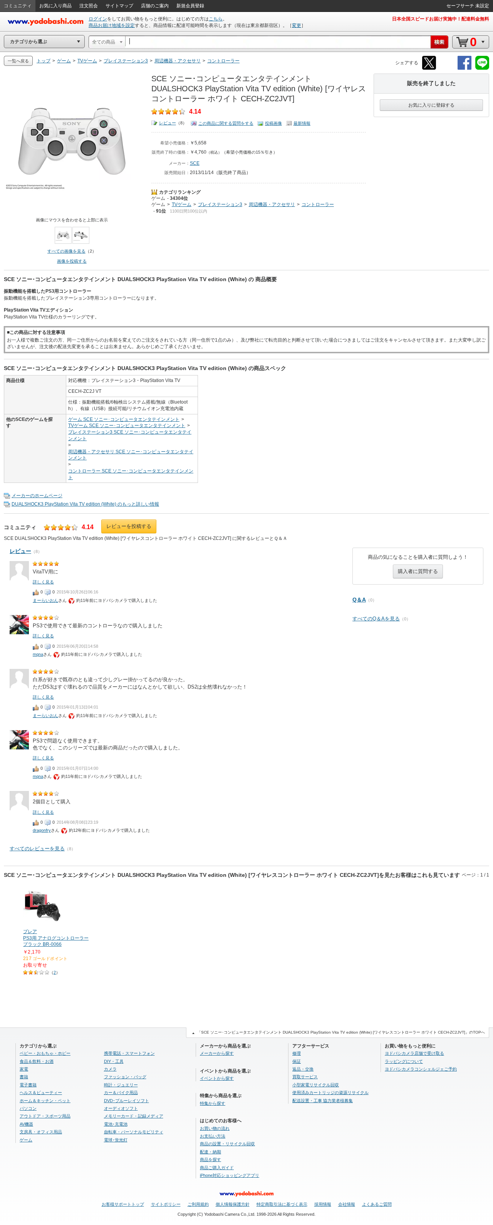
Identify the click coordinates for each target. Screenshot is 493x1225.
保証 (296, 1061)
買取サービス (305, 1076)
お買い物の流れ (215, 1128)
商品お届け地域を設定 (112, 25)
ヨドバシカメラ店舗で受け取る (414, 1053)
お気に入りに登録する (431, 105)
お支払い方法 (212, 1136)
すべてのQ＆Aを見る (376, 619)
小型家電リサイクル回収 (315, 1085)
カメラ (110, 1069)
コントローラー (318, 204)
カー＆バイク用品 (121, 1092)
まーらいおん (45, 600)
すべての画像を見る (66, 251)
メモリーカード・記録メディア (133, 1116)
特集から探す (212, 1103)
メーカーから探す (217, 1053)
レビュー (167, 123)
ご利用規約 (198, 1204)
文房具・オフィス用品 (41, 1131)
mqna (38, 654)
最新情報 (301, 123)
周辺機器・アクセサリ (272, 204)
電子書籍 (28, 1085)
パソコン (28, 1108)
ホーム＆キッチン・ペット (45, 1100)
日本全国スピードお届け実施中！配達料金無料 (440, 19)
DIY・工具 (114, 1061)
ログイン (98, 19)
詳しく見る (43, 582)
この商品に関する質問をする (225, 123)
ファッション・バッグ (125, 1076)
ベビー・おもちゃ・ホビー (45, 1053)
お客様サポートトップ (123, 1204)
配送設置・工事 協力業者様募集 (322, 1100)
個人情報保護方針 (233, 1204)
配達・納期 (210, 1152)
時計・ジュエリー (121, 1085)
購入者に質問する (418, 571)
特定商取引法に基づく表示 (282, 1204)
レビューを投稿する (128, 526)
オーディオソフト (121, 1108)
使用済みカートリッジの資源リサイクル (330, 1092)
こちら (216, 19)
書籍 (24, 1076)
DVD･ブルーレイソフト (126, 1100)
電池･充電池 (115, 1124)
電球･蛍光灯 (115, 1140)
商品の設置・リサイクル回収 (227, 1143)
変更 (296, 25)
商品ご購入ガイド (217, 1167)
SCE (195, 163)
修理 (296, 1053)
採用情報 (322, 1204)
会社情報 (346, 1204)
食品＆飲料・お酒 (37, 1061)
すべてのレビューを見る (37, 848)
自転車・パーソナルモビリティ (133, 1131)
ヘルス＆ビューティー (41, 1092)
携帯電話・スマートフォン (129, 1053)
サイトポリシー (166, 1204)
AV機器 (26, 1124)
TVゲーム (181, 204)
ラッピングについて (404, 1061)
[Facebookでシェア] (464, 68)
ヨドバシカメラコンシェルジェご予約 (421, 1069)
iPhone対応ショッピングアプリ (229, 1175)
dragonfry (42, 830)
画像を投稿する (72, 261)
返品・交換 (303, 1069)
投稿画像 (273, 123)
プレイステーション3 (220, 204)
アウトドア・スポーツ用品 (45, 1116)
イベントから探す (217, 1078)
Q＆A (359, 600)
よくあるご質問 (377, 1204)
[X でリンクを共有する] (429, 68)
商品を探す (210, 1159)
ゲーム (158, 198)
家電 (24, 1069)
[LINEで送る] (482, 68)
